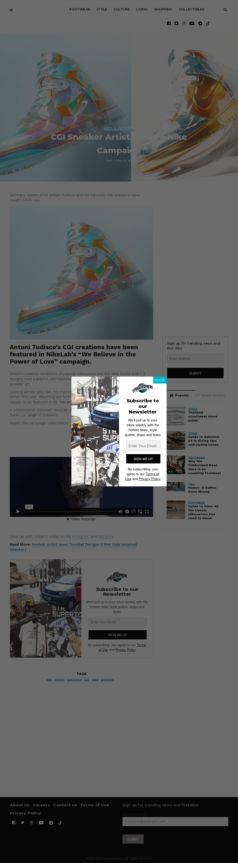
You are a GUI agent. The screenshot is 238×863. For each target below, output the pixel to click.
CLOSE (160, 380)
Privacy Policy (150, 478)
